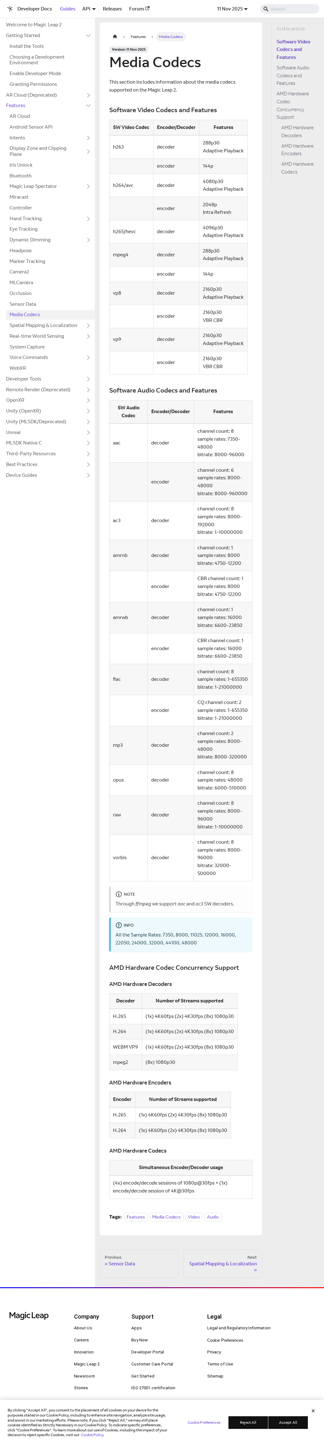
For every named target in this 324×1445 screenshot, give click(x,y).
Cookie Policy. (92, 1434)
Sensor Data (22, 304)
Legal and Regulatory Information (239, 1328)
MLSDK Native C (24, 443)
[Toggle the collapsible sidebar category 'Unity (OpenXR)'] (88, 411)
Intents (17, 138)
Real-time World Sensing (36, 336)
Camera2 (19, 272)
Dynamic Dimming (30, 240)
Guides (67, 9)
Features (15, 105)
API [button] (86, 9)
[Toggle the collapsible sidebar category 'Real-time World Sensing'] (88, 336)
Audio (213, 1216)
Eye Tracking (23, 229)
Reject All (248, 1422)
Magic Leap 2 (87, 1364)
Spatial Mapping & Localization (43, 325)
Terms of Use (220, 1364)
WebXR (17, 368)
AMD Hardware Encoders (297, 150)
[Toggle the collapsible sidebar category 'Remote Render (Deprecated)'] (88, 389)
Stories (81, 1387)
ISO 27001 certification (153, 1387)
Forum (136, 9)
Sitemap (215, 1376)
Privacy (214, 1352)
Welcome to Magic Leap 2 (34, 25)
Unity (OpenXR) (23, 411)
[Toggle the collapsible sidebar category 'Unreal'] (88, 432)
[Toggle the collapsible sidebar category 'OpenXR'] (88, 400)
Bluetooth (20, 176)
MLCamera (21, 282)
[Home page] (115, 36)
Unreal (13, 432)
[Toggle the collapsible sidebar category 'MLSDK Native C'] (88, 443)
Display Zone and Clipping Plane (37, 151)
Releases (112, 9)
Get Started (142, 1376)
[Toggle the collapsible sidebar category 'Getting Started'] (88, 36)
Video (194, 1216)
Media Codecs (24, 314)
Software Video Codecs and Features (293, 50)
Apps (136, 1328)
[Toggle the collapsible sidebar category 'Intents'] (88, 138)
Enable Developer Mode (35, 73)
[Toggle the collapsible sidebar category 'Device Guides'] (88, 475)
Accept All (288, 1422)
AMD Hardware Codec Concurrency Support (293, 105)
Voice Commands (28, 357)
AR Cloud (19, 116)
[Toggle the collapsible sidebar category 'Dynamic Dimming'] (88, 240)
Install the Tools (26, 46)
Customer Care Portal (152, 1364)
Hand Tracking (25, 218)
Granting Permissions (33, 84)
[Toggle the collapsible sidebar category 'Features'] (88, 106)
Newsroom (84, 1376)
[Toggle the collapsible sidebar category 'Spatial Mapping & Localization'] (88, 325)
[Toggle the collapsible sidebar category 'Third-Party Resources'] (88, 454)
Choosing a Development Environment (37, 60)
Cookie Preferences (225, 1340)
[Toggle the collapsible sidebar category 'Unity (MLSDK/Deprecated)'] (88, 421)
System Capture (27, 347)
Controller (20, 208)
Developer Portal (147, 1352)
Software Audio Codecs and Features (293, 75)
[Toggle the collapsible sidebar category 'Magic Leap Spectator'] (88, 186)
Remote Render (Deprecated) (38, 390)
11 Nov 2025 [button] (230, 9)
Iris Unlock (21, 165)
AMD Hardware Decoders (297, 131)
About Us (83, 1328)
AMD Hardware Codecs (297, 168)
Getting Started (23, 35)
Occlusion (20, 293)
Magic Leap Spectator (33, 186)
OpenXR (15, 400)
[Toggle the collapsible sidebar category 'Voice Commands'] (88, 357)
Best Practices (21, 464)
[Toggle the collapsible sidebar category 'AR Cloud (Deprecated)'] (88, 95)
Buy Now (139, 1340)
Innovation (84, 1352)
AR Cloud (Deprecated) (31, 95)
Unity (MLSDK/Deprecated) (36, 422)
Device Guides (21, 475)
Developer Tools (23, 379)
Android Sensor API (31, 127)
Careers (81, 1340)
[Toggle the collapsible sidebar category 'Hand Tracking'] (88, 218)
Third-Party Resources (31, 454)
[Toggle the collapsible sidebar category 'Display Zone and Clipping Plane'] (88, 151)
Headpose (20, 250)
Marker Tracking (27, 261)
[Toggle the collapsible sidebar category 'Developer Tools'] (88, 379)
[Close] (313, 1411)
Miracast (18, 197)
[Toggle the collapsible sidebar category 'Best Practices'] (88, 464)
